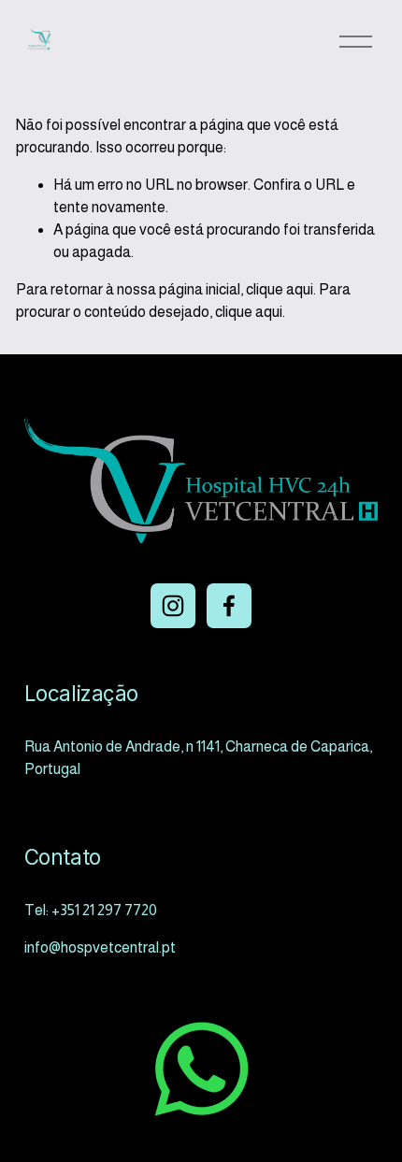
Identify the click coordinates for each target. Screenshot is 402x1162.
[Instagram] (173, 605)
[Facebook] (229, 605)
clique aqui (279, 289)
